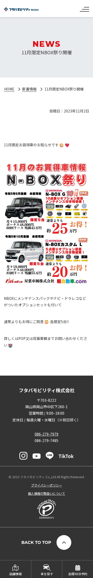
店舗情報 (15, 574)
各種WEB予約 (77, 574)
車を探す (47, 574)
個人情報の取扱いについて (46, 493)
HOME (9, 89)
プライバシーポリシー (46, 485)
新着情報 (29, 89)
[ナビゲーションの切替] (84, 7)
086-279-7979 (46, 434)
